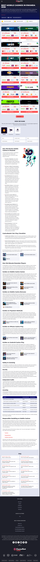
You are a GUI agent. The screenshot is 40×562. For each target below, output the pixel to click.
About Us (20, 523)
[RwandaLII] (8, 555)
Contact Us (20, 525)
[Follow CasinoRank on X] (19, 542)
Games (19, 503)
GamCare (6, 432)
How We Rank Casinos (19, 527)
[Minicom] (4, 555)
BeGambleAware (8, 435)
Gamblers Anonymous (9, 437)
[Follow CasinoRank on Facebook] (13, 542)
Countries (20, 507)
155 (20, 516)
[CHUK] (29, 555)
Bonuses (20, 501)
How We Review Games (19, 531)
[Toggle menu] (2, 1)
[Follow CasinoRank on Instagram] (16, 542)
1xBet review (10, 39)
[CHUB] (14, 555)
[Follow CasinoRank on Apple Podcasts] (26, 542)
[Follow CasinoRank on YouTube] (21, 542)
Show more (19, 116)
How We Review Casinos (20, 529)
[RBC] (22, 555)
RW (19, 545)
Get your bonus (10, 53)
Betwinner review (29, 39)
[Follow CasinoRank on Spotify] (23, 542)
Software (20, 505)
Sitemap (19, 509)
